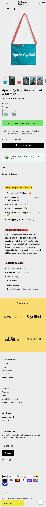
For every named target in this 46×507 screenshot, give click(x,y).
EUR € (6, 493)
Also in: (5, 107)
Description (6, 167)
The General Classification (14, 98)
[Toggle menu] (3, 3)
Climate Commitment (10, 399)
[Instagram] (3, 460)
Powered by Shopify (29, 498)
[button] (6, 112)
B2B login (5, 420)
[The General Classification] (23, 3)
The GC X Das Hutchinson (12, 402)
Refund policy (7, 370)
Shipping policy (7, 367)
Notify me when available (23, 145)
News (4, 395)
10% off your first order (12, 503)
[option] (23, 40)
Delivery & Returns (9, 174)
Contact (5, 363)
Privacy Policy (7, 374)
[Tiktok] (7, 460)
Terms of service (8, 377)
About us (5, 392)
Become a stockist (9, 417)
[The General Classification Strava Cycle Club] (10, 460)
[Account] (37, 3)
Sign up (8, 453)
